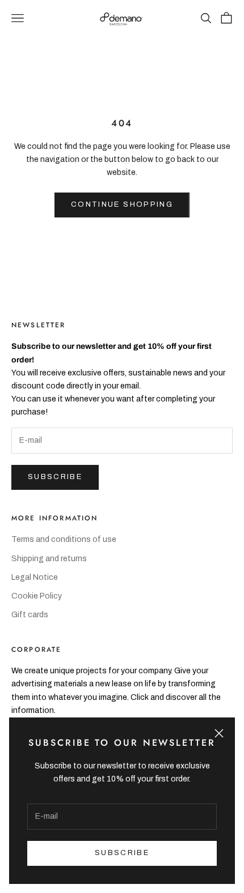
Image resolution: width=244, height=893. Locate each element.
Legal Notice (34, 577)
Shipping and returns (49, 558)
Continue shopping (122, 204)
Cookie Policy (36, 596)
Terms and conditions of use (63, 539)
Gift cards (29, 614)
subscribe (122, 853)
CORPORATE (36, 649)
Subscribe (55, 477)
